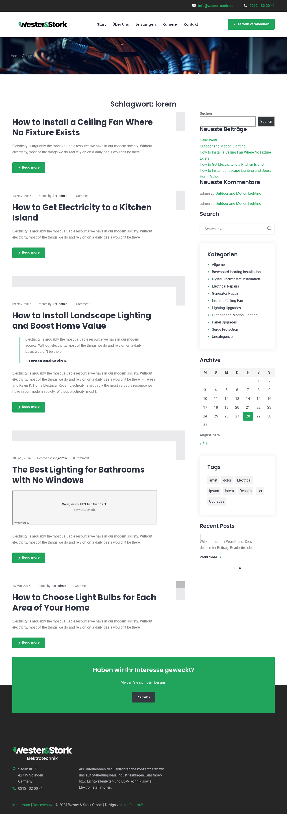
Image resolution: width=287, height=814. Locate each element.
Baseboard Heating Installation (236, 271)
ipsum (214, 490)
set (259, 490)
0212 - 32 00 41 (262, 5)
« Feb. (204, 443)
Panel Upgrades (224, 322)
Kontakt (143, 696)
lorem (229, 490)
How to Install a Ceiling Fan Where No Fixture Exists (82, 127)
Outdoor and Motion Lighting (223, 146)
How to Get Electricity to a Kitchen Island (82, 212)
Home (15, 55)
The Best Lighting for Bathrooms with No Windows (78, 475)
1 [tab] (234, 568)
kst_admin (60, 196)
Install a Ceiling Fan (227, 300)
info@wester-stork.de (215, 5)
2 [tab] (240, 568)
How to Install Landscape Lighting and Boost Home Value (81, 321)
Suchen (206, 113)
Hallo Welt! (208, 140)
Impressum (21, 804)
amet (213, 480)
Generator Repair (225, 293)
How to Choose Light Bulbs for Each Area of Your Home (84, 602)
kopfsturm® (133, 804)
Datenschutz (43, 804)
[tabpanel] (237, 547)
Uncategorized (223, 336)
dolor (227, 480)
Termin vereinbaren (253, 24)
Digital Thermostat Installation (236, 279)
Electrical (244, 480)
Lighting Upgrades (226, 307)
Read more (31, 167)
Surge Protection (225, 329)
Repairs (246, 490)
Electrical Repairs (225, 286)
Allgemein (220, 264)
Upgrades (216, 501)
